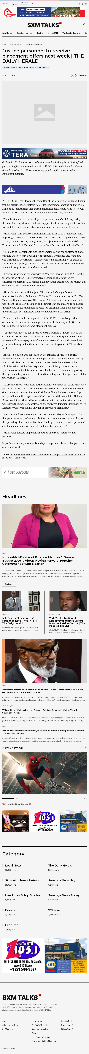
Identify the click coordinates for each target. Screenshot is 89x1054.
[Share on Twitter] (81, 75)
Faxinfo (40, 33)
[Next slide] (85, 747)
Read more (10, 584)
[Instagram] (83, 4)
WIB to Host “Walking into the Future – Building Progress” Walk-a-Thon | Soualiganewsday (39, 711)
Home (4, 44)
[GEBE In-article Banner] (44, 189)
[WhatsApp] (86, 4)
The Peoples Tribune (71, 33)
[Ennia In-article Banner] (44, 472)
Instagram (65, 1025)
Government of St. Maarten (44, 1041)
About (5, 1021)
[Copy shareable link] (72, 75)
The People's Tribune (41, 1037)
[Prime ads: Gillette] (44, 821)
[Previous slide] (81, 747)
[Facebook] (79, 4)
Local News (23, 68)
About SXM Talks (15, 4)
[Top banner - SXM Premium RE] (44, 12)
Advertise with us (10, 1025)
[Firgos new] (73, 821)
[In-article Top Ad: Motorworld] (44, 153)
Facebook (65, 1021)
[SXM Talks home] (44, 24)
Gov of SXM (53, 33)
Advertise (5, 4)
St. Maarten (7, 1029)
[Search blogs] (76, 4)
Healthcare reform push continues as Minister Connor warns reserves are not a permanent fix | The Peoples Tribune (42, 691)
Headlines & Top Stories (39, 68)
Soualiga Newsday (25, 33)
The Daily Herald (15, 44)
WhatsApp (65, 1029)
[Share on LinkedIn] (85, 75)
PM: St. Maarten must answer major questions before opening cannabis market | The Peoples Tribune (43, 731)
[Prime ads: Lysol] (15, 821)
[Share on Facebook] (76, 75)
